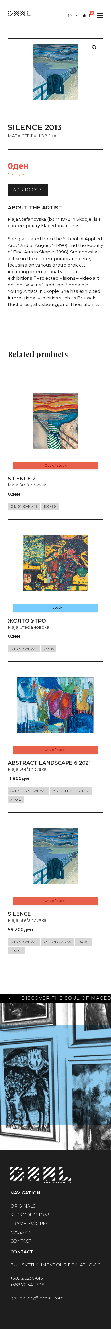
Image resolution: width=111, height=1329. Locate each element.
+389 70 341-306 (27, 1284)
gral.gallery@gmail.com (37, 1297)
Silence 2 (22, 478)
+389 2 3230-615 (26, 1278)
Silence (19, 914)
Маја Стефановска (32, 135)
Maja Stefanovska (27, 485)
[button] (94, 47)
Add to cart (28, 189)
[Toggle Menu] (98, 15)
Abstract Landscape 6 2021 (49, 763)
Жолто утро (27, 621)
